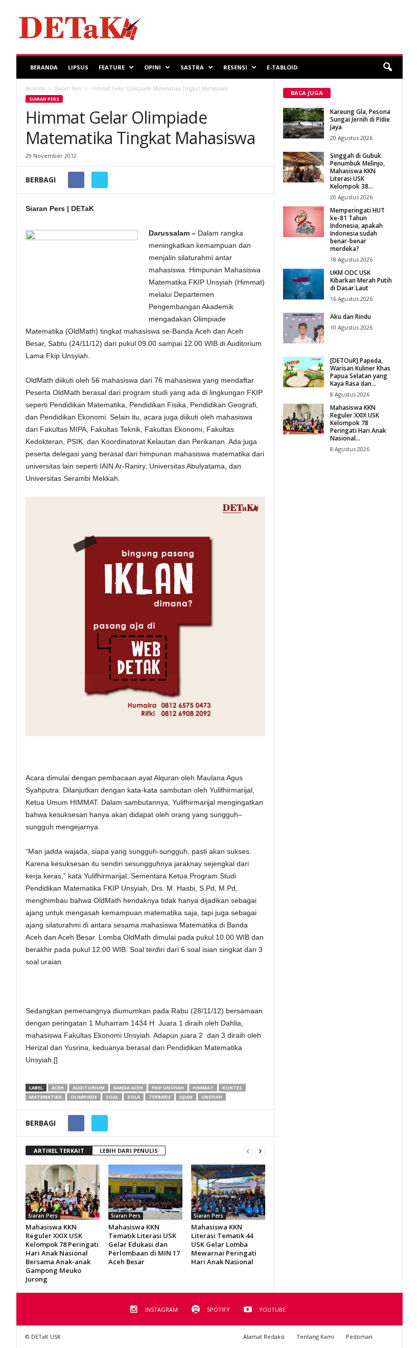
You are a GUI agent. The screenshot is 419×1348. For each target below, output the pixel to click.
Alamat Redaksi (264, 1336)
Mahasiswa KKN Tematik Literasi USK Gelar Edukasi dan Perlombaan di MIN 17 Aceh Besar (144, 1244)
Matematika (45, 1097)
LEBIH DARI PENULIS (129, 1150)
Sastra (192, 67)
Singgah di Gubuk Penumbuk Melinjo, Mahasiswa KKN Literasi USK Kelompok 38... (357, 171)
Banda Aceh (128, 1087)
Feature (112, 67)
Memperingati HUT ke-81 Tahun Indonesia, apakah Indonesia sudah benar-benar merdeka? (357, 229)
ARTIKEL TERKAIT (59, 1150)
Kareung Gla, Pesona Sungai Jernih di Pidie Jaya (360, 119)
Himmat (203, 1087)
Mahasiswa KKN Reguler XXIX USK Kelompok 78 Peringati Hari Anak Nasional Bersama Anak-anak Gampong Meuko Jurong (62, 1253)
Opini (152, 67)
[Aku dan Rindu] (303, 328)
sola (133, 1097)
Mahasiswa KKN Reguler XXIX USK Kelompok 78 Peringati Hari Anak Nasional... (358, 423)
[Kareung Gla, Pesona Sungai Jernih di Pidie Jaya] (303, 123)
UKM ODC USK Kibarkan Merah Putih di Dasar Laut (361, 280)
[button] (387, 67)
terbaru (160, 1097)
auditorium (89, 1087)
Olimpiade (84, 1097)
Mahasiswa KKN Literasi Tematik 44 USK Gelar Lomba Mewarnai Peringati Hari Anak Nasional (224, 1244)
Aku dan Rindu (350, 316)
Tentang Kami (315, 1336)
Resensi (235, 67)
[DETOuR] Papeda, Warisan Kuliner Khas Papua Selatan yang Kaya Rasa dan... (360, 372)
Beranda (44, 67)
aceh (58, 1087)
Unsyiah (211, 1097)
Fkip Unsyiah (168, 1087)
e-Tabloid (282, 67)
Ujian (186, 1097)
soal (112, 1097)
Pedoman (359, 1336)
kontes (232, 1087)
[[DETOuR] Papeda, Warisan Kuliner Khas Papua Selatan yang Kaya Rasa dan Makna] (303, 372)
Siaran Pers (44, 99)
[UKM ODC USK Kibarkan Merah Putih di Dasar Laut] (303, 284)
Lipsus (78, 67)
